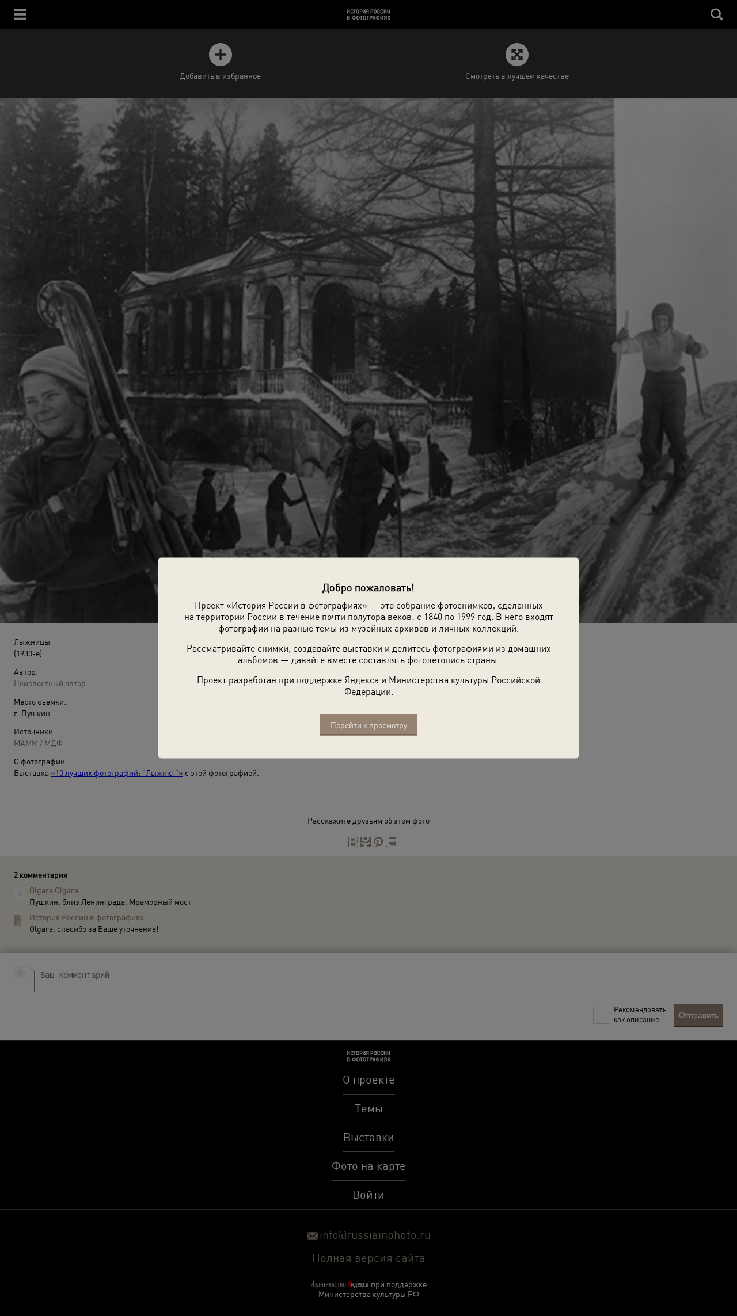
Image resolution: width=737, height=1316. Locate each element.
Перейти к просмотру (368, 725)
